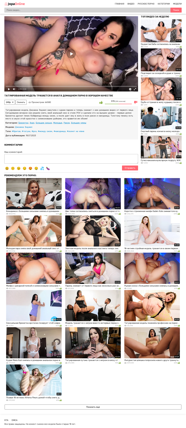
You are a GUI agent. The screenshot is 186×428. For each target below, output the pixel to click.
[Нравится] (101, 102)
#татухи (26, 131)
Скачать (21, 102)
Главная (119, 4)
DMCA (14, 420)
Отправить (130, 168)
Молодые (57, 123)
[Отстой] (135, 102)
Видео (130, 4)
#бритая (16, 131)
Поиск (176, 10)
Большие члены (78, 123)
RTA (6, 420)
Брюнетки (23, 123)
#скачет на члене (75, 131)
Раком (67, 123)
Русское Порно (146, 4)
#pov (34, 131)
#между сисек (45, 131)
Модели (177, 4)
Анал (32, 123)
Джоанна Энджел (23, 127)
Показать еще (93, 407)
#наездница (59, 131)
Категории (164, 4)
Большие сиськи (44, 123)
